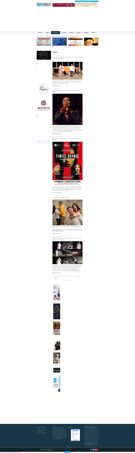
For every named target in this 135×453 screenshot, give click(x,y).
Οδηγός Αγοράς (90, 1)
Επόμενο (55, 278)
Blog (80, 1)
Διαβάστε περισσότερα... (56, 85)
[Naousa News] (44, 5)
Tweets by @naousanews (89, 443)
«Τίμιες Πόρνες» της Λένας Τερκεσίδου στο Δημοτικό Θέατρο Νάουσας (66, 139)
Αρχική (77, 1)
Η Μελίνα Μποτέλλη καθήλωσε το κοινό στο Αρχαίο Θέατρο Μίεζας (66, 91)
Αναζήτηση (84, 1)
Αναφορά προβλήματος (42, 432)
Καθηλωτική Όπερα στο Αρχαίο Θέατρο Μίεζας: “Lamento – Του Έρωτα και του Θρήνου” (66, 238)
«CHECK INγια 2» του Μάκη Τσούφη (60, 197)
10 (78, 276)
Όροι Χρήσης (40, 431)
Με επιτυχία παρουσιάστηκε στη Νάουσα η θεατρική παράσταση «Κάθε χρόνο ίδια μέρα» (67, 57)
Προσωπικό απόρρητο (42, 429)
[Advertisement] (67, 23)
